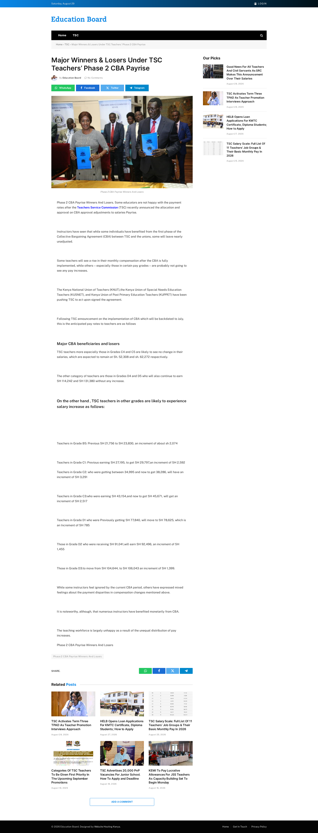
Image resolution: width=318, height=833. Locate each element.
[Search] (261, 35)
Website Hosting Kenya (107, 826)
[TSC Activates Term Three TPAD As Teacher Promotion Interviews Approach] (73, 703)
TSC (76, 35)
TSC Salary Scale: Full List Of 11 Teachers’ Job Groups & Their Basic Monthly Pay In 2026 (170, 725)
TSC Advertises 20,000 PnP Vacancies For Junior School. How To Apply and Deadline (120, 774)
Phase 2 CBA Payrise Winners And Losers (77, 656)
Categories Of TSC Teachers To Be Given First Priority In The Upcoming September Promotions (71, 776)
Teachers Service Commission (97, 207)
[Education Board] (79, 19)
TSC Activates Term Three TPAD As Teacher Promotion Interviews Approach (71, 725)
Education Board (72, 78)
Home (62, 35)
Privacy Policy (259, 826)
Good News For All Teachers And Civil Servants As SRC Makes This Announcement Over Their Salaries (245, 72)
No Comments (95, 78)
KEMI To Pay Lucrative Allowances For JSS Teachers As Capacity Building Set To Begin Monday (169, 776)
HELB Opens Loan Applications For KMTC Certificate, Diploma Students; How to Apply (122, 725)
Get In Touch (240, 826)
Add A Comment (122, 801)
